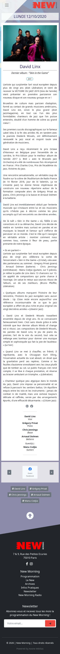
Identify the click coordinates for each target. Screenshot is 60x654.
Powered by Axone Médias (30, 648)
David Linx (19, 488)
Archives (30, 584)
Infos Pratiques (30, 587)
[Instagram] (31, 564)
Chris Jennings (18, 494)
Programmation (30, 576)
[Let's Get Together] (9, 472)
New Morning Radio (30, 595)
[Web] (27, 406)
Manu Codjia (31, 500)
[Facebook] (31, 406)
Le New (30, 580)
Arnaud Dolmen (41, 494)
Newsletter (30, 591)
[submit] (50, 623)
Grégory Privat (39, 488)
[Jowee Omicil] (52, 472)
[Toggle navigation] (6, 5)
